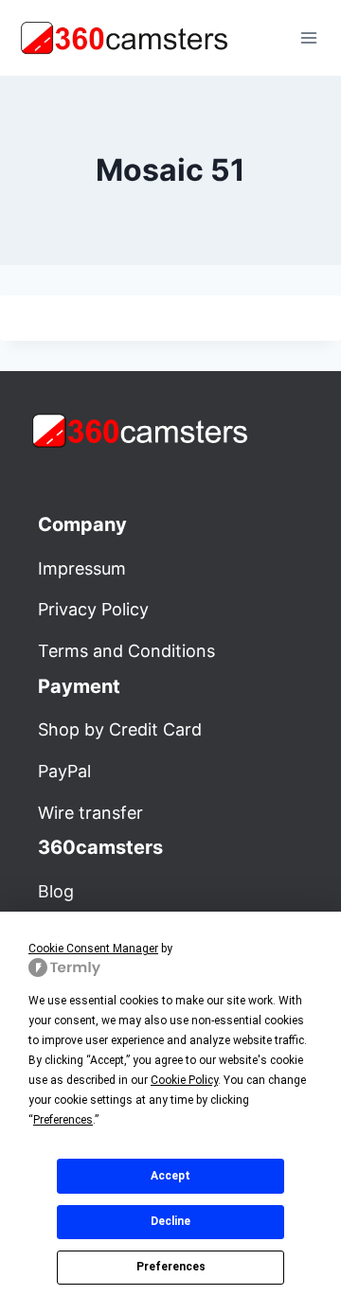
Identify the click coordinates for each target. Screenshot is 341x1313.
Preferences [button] (63, 1120)
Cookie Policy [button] (184, 1080)
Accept (170, 1175)
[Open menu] (308, 37)
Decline (170, 1221)
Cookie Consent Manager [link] (93, 948)
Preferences (171, 1266)
